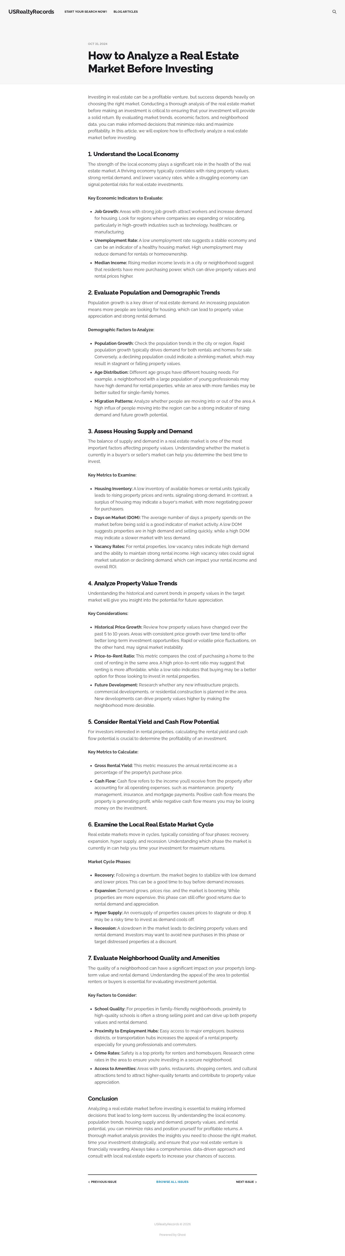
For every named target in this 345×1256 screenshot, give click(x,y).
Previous (104, 1182)
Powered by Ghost (172, 1234)
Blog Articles (126, 11)
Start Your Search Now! (86, 11)
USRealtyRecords (31, 12)
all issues (172, 1182)
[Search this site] (334, 11)
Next (245, 1182)
